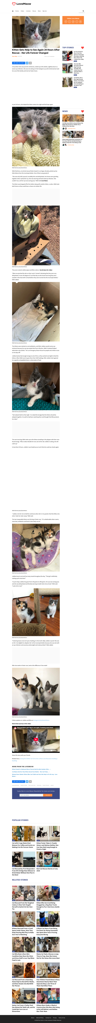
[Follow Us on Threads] (80, 21)
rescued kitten (15, 785)
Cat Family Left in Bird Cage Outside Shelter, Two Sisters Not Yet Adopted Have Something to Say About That (79, 81)
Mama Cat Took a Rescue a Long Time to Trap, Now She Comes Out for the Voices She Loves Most (48, 956)
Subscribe (47, 795)
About (32, 1018)
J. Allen (68, 128)
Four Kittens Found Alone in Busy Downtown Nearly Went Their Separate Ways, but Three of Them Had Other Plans (48, 983)
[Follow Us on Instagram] (73, 21)
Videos (22, 11)
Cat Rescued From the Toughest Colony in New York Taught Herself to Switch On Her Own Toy (23, 906)
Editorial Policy (40, 1018)
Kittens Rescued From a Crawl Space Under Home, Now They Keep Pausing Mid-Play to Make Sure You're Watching (23, 931)
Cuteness (28, 11)
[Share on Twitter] (27, 63)
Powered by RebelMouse (82, 12)
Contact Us (48, 1018)
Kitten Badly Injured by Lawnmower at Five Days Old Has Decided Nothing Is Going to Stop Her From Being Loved (72, 141)
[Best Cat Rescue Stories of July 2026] (48, 859)
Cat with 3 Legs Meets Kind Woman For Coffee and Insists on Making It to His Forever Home (23, 845)
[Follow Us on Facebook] (66, 21)
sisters (52, 785)
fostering (39, 785)
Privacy (55, 1018)
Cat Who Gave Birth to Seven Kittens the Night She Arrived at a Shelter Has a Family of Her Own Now (72, 124)
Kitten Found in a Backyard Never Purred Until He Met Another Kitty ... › (31, 769)
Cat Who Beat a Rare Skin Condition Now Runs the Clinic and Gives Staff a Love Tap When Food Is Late (23, 957)
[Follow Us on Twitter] (69, 21)
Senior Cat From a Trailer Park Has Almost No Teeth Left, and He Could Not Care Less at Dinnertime (23, 1008)
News (39, 11)
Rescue (34, 11)
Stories (17, 11)
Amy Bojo (14, 56)
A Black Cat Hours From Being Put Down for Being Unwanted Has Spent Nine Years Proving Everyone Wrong (47, 931)
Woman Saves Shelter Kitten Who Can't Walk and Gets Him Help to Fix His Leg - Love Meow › (34, 775)
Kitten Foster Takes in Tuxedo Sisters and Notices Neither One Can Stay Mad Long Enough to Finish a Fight (47, 846)
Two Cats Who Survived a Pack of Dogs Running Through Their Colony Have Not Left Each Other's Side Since (78, 68)
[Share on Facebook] (18, 63)
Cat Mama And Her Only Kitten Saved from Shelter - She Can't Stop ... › (31, 772)
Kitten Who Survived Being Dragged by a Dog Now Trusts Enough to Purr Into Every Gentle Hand (48, 906)
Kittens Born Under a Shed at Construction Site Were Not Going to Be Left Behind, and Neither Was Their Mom (48, 1008)
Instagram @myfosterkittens (41, 720)
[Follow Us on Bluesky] (76, 21)
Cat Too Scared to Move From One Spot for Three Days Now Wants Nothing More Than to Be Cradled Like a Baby (79, 55)
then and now (31, 785)
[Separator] (30, 63)
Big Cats (45, 11)
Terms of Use (62, 1018)
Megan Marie (72, 128)
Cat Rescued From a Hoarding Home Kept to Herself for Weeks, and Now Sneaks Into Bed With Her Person (23, 983)
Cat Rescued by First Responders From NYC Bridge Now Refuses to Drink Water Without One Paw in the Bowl (23, 872)
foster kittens (46, 785)
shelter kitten (24, 785)
